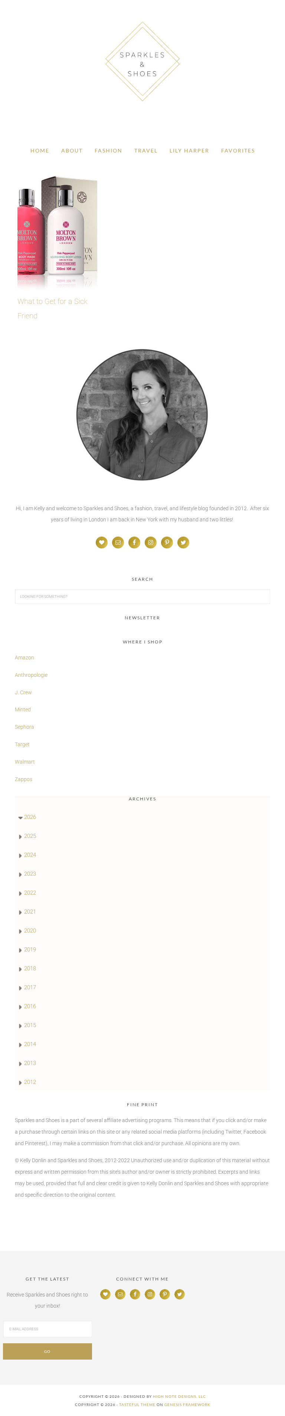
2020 (30, 930)
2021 (30, 911)
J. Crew (23, 692)
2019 (30, 949)
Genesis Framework (187, 1404)
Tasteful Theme (137, 1404)
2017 (30, 987)
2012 (30, 1082)
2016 (30, 1006)
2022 (30, 892)
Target (22, 744)
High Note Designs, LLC (179, 1396)
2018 (30, 968)
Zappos (23, 779)
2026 (30, 817)
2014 (30, 1044)
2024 (30, 855)
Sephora (24, 727)
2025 (30, 836)
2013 (30, 1063)
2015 (30, 1025)
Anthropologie (31, 675)
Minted (23, 709)
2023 (30, 874)
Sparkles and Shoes (142, 61)
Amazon (24, 658)
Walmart (25, 762)
